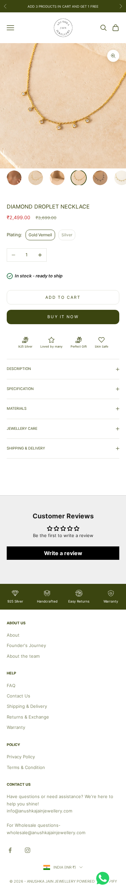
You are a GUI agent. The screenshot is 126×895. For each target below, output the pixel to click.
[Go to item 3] (57, 177)
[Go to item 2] (35, 177)
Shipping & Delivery (27, 706)
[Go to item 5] (100, 177)
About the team (23, 656)
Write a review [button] (63, 553)
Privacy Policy (21, 756)
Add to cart (63, 297)
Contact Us (18, 695)
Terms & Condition (26, 767)
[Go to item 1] (14, 177)
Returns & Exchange (28, 717)
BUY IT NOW (63, 316)
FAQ (11, 685)
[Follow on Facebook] (10, 850)
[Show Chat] (104, 878)
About (13, 635)
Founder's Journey (26, 645)
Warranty (16, 727)
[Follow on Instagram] (27, 850)
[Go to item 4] (78, 177)
